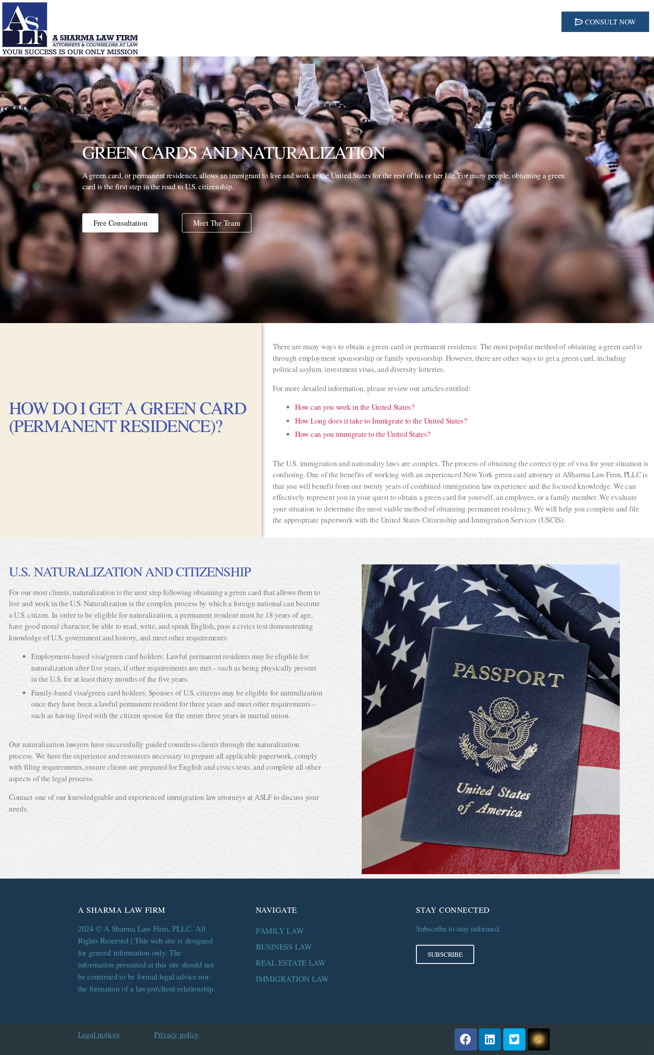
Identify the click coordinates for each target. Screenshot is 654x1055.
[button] (605, 21)
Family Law (279, 930)
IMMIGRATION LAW (292, 978)
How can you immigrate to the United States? (362, 434)
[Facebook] (466, 1039)
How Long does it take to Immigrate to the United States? (381, 421)
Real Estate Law (291, 962)
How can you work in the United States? (355, 407)
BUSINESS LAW (284, 946)
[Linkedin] (490, 1039)
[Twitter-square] (514, 1039)
